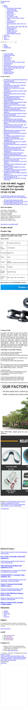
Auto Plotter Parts (11, 21)
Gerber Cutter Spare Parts (9, 660)
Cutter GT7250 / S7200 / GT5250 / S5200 (14, 62)
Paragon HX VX (11, 13)
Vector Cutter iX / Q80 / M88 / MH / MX (17, 26)
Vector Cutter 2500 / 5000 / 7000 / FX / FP (14, 66)
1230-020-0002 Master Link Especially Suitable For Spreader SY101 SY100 (13, 502)
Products (6, 6)
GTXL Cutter (10, 15)
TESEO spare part (11, 32)
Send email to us (5, 224)
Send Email (3, 663)
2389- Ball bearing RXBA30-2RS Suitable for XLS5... (11, 566)
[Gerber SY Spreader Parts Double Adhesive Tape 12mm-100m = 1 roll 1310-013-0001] (14, 581)
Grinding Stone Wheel (12, 11)
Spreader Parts (10, 22)
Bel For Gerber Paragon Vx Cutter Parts (12, 656)
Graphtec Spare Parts (12, 30)
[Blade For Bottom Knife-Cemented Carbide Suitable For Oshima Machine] (14, 599)
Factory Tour (7, 36)
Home (5, 5)
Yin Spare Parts (10, 29)
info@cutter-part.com (13, 650)
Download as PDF (13, 224)
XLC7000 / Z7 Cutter (12, 16)
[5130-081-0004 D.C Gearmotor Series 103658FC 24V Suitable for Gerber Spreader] (14, 572)
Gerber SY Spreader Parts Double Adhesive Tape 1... (11, 585)
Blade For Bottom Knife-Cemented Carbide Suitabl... (12, 603)
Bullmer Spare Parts (12, 28)
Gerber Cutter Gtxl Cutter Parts (8, 656)
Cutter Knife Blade (11, 9)
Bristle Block (10, 12)
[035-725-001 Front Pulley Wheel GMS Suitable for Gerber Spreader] (14, 553)
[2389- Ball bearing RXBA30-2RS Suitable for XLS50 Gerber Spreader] (14, 562)
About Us (6, 35)
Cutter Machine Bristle (6, 658)
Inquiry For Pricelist (5, 628)
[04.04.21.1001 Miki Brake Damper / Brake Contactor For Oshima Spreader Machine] (14, 590)
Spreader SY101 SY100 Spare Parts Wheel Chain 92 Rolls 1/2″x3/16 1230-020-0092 (13, 505)
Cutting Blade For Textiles (19, 657)
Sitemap (8, 654)
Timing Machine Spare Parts (14, 33)
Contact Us (6, 39)
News (5, 37)
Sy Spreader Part (5, 508)
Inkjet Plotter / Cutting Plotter (14, 8)
